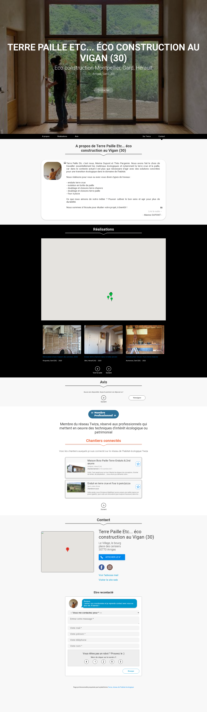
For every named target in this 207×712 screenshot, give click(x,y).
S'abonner (138, 464)
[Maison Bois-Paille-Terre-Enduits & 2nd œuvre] (76, 472)
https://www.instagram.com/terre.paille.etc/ (110, 567)
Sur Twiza (147, 136)
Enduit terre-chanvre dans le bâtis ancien (100, 357)
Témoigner (137, 398)
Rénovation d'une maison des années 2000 (60, 357)
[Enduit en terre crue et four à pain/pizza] (76, 492)
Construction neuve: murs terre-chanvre (142, 357)
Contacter (104, 90)
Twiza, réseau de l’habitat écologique (121, 687)
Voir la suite (97, 373)
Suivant (109, 373)
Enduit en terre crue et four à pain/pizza (108, 483)
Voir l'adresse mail (108, 575)
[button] (111, 295)
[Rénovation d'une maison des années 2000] (62, 339)
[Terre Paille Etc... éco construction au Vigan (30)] (53, 179)
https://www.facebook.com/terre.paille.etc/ (101, 567)
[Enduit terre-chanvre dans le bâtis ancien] (103, 339)
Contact (161, 136)
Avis (76, 136)
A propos (45, 136)
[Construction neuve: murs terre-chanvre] (145, 339)
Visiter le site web (108, 579)
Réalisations (62, 136)
